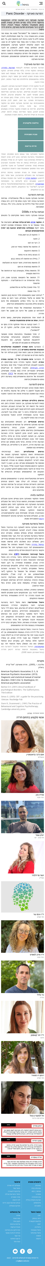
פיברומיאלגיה (36, 1197)
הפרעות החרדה (8, 67)
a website (22, 1260)
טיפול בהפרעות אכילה (12, 1194)
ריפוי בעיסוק (36, 1218)
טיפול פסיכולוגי (36, 1233)
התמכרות (38, 1206)
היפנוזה (38, 1238)
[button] (4, 3)
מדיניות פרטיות (15, 1224)
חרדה (33, 222)
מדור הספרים (15, 1197)
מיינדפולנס (37, 1203)
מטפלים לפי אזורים (13, 1185)
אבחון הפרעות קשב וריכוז (11, 1203)
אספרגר (38, 1194)
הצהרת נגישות (15, 1227)
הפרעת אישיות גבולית (33, 1200)
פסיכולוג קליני (36, 1188)
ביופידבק (38, 1227)
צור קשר (17, 1236)
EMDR (38, 1236)
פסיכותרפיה (39, 646)
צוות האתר (16, 1218)
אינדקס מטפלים (14, 1206)
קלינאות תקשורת (35, 1221)
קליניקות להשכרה (14, 1191)
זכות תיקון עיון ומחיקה (12, 1230)
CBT (17, 554)
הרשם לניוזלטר (15, 1238)
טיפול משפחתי (36, 1230)
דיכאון (41, 518)
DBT (39, 1224)
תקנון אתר (16, 1221)
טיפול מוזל (16, 1188)
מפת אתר (17, 1241)
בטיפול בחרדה (38, 544)
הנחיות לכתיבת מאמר (12, 1233)
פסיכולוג (38, 1185)
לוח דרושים (16, 1200)
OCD (11, 373)
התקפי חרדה (30, 178)
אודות (18, 1215)
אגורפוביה (40, 183)
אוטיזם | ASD (36, 1191)
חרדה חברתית (37, 367)
